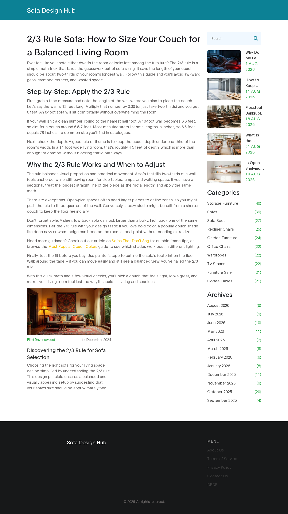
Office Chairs (218, 246)
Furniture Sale (219, 272)
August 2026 (218, 305)
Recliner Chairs (220, 228)
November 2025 (221, 382)
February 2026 (219, 356)
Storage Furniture (222, 203)
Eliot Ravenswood (41, 339)
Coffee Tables (219, 280)
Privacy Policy (219, 467)
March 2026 (217, 348)
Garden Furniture (222, 237)
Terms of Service (222, 458)
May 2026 (215, 331)
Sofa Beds (216, 220)
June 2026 (216, 322)
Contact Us (217, 475)
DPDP (212, 484)
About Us (215, 449)
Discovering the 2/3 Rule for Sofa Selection (66, 353)
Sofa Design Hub (51, 10)
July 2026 (215, 313)
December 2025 (221, 374)
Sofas (212, 211)
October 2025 (219, 391)
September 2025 (222, 400)
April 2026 (216, 339)
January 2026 (218, 365)
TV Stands (216, 263)
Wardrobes (216, 254)
